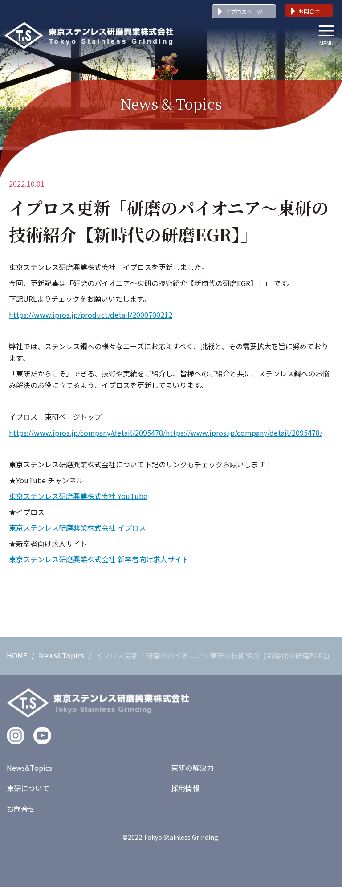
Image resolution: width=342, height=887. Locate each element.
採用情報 (185, 788)
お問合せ (309, 11)
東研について (28, 788)
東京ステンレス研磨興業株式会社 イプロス (77, 527)
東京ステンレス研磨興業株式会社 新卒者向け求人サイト (99, 559)
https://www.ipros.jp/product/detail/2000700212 (90, 314)
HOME (17, 655)
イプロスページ (243, 11)
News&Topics (61, 655)
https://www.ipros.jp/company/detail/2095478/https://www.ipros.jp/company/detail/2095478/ (165, 432)
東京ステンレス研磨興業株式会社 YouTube (78, 496)
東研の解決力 (192, 767)
